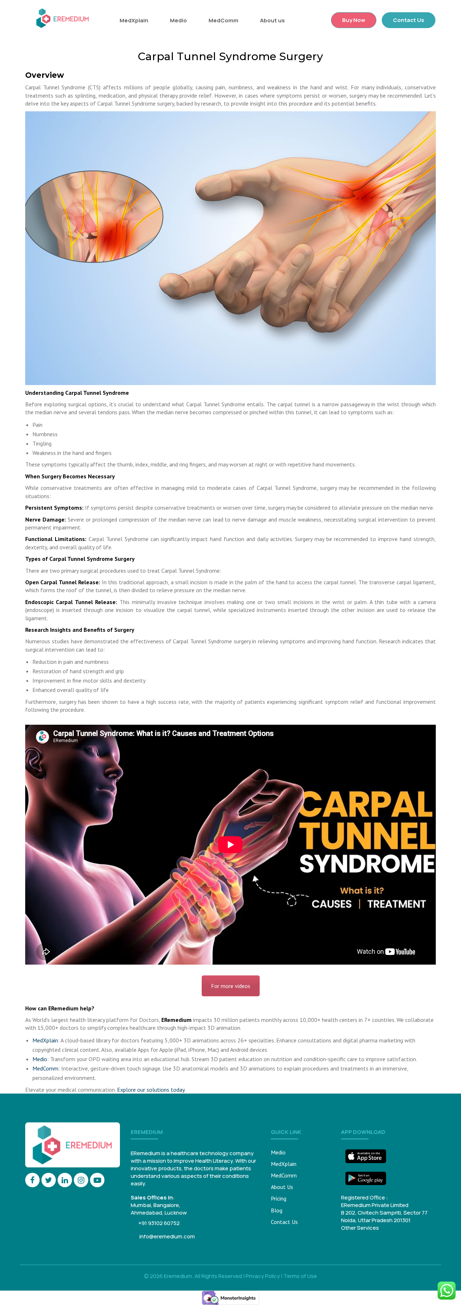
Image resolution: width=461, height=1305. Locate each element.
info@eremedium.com (166, 1236)
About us (272, 20)
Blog (276, 1210)
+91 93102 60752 (159, 1223)
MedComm (223, 20)
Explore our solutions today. (151, 1089)
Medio (178, 20)
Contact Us (408, 20)
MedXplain (134, 20)
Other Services (360, 1228)
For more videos (230, 985)
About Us (282, 1186)
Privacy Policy (263, 1276)
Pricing (278, 1198)
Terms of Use (300, 1276)
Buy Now (353, 20)
